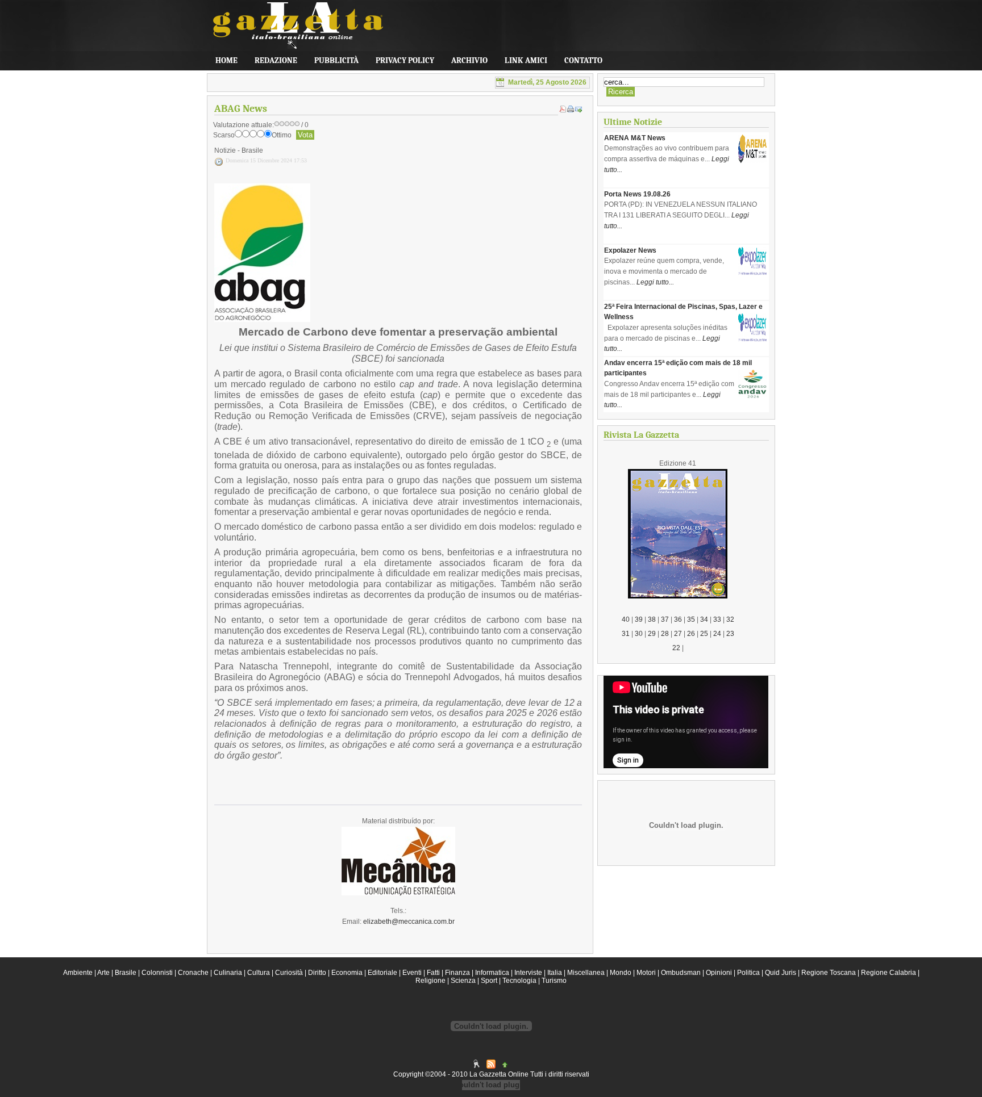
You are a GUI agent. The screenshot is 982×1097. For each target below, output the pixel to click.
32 (730, 619)
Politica (748, 973)
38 (652, 619)
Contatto (583, 60)
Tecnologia (519, 981)
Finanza (457, 973)
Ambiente (78, 973)
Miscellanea (586, 973)
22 (676, 648)
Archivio (469, 60)
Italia (554, 973)
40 (626, 619)
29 (652, 634)
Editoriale (382, 973)
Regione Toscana (828, 973)
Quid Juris (780, 973)
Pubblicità (336, 60)
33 (717, 619)
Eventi (412, 973)
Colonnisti (157, 973)
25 (704, 634)
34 (704, 619)
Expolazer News (630, 250)
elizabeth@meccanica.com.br (409, 922)
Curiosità (289, 973)
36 (678, 619)
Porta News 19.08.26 (637, 194)
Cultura (258, 973)
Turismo (554, 981)
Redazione (276, 60)
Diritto (317, 973)
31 (626, 634)
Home (226, 60)
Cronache (193, 973)
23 (730, 634)
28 (665, 634)
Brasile (125, 973)
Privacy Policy (405, 60)
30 (639, 634)
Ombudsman (681, 973)
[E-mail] (578, 110)
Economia (347, 973)
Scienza (463, 981)
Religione (430, 981)
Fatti (433, 973)
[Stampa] (570, 110)
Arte (103, 973)
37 (665, 619)
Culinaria (228, 973)
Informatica (492, 973)
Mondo (620, 973)
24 (717, 634)
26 (691, 634)
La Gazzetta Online (292, 31)
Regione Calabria (888, 973)
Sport (489, 981)
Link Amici (526, 60)
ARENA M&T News (634, 138)
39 (639, 619)
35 (691, 619)
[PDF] (562, 110)
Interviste (528, 973)
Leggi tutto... (655, 282)
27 (678, 634)
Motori (646, 973)
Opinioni (719, 973)
